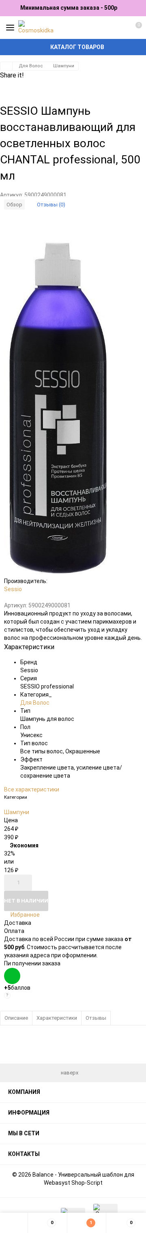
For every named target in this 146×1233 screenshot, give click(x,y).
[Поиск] (105, 27)
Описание (16, 1018)
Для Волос (31, 66)
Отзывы (96, 1018)
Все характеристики (31, 789)
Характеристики (56, 1018)
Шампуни (63, 66)
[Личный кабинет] (119, 27)
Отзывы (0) (51, 205)
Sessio (13, 589)
